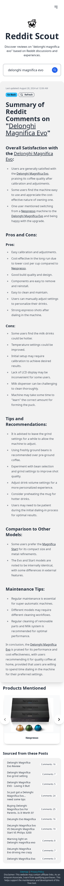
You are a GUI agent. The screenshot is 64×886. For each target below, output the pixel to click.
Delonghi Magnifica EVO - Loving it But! (31, 784)
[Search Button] (55, 70)
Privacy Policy (37, 871)
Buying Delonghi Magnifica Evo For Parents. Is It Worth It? (31, 809)
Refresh (29, 94)
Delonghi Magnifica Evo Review (31, 764)
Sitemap (24, 871)
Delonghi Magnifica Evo (26, 129)
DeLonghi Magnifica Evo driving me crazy (31, 850)
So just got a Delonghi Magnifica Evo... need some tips (31, 796)
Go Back (11, 94)
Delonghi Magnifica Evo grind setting (31, 774)
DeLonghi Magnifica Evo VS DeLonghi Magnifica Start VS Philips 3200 (31, 829)
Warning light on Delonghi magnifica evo (31, 840)
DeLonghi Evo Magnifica (31, 819)
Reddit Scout (32, 36)
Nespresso (28, 211)
